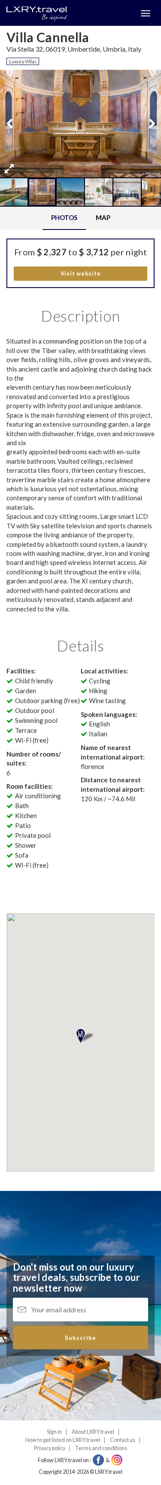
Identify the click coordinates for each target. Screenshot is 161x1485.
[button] (9, 168)
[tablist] (80, 218)
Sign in (54, 1432)
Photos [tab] (64, 217)
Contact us (122, 1440)
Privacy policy (49, 1448)
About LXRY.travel (93, 1432)
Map (103, 217)
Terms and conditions (101, 1448)
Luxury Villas (22, 61)
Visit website (81, 273)
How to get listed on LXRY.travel (62, 1440)
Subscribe (80, 1337)
